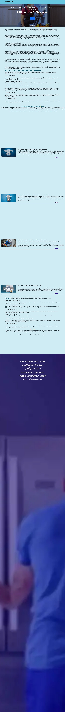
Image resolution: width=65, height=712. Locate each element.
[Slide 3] (34, 25)
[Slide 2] (32, 25)
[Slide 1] (31, 25)
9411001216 (56, 157)
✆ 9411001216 (33, 49)
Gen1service (9, 1)
